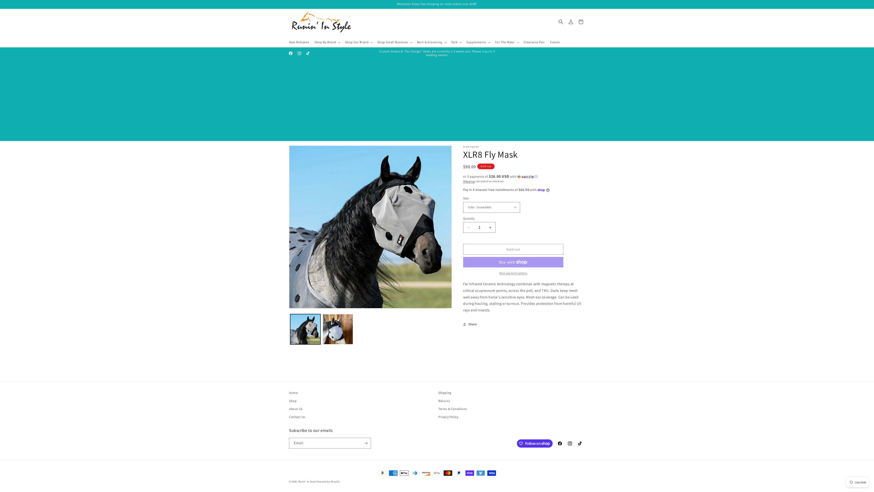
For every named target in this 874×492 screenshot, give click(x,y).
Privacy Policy (448, 417)
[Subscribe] (366, 443)
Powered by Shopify (328, 481)
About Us (296, 409)
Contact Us (297, 417)
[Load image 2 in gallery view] (338, 329)
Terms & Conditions (452, 409)
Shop (293, 401)
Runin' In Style (307, 481)
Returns (444, 401)
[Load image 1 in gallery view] (305, 329)
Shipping (469, 181)
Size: (466, 198)
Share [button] (472, 324)
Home (293, 393)
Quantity (469, 218)
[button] (327, 42)
